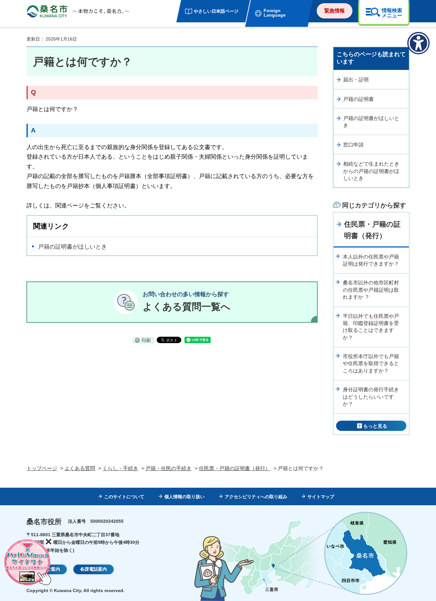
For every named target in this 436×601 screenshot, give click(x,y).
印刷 (146, 340)
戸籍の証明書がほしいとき (72, 247)
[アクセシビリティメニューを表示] (418, 43)
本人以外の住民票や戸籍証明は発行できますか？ (371, 260)
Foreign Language (275, 13)
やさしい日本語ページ (216, 11)
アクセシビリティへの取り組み (256, 496)
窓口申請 (353, 144)
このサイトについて (124, 496)
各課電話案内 (93, 569)
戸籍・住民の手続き (169, 468)
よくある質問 (79, 468)
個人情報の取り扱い (184, 496)
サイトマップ (320, 496)
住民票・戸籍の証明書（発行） (372, 229)
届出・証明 (356, 79)
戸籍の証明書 (358, 99)
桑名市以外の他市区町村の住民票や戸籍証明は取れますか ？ (371, 290)
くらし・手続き (120, 468)
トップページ (41, 468)
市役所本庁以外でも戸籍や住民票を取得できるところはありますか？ (371, 363)
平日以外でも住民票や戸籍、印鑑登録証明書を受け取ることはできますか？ (371, 326)
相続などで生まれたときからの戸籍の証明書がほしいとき (371, 171)
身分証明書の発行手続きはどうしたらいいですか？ (371, 397)
